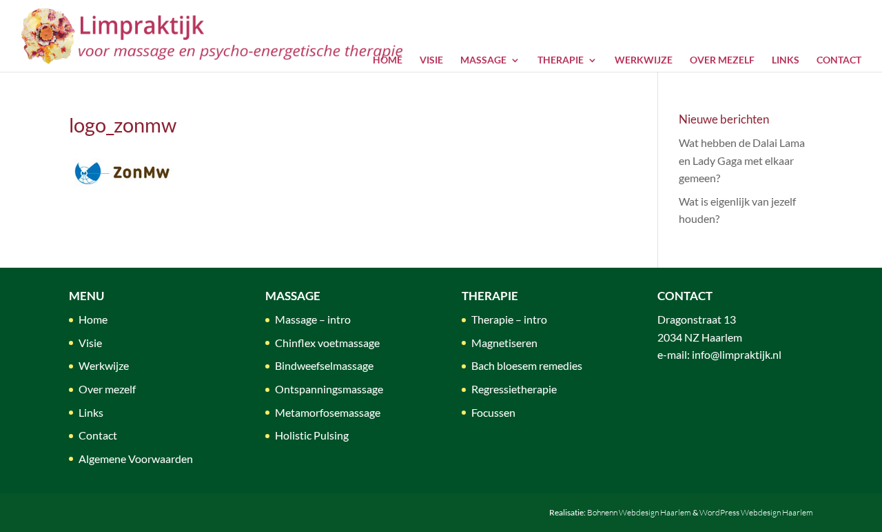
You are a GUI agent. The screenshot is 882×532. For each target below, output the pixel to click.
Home (387, 60)
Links (785, 60)
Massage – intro (313, 319)
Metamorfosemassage (327, 412)
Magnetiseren (504, 342)
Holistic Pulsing (312, 435)
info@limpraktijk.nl (736, 354)
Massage (483, 60)
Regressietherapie (514, 388)
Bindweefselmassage (324, 365)
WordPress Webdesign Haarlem (756, 512)
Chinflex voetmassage (327, 342)
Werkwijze (644, 60)
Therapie (560, 60)
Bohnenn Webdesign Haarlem (639, 512)
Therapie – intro (509, 319)
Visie (431, 60)
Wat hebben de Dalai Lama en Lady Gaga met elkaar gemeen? (742, 160)
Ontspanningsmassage (329, 388)
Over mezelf (722, 60)
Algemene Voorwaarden (136, 458)
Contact (839, 60)
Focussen (493, 412)
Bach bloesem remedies (526, 365)
